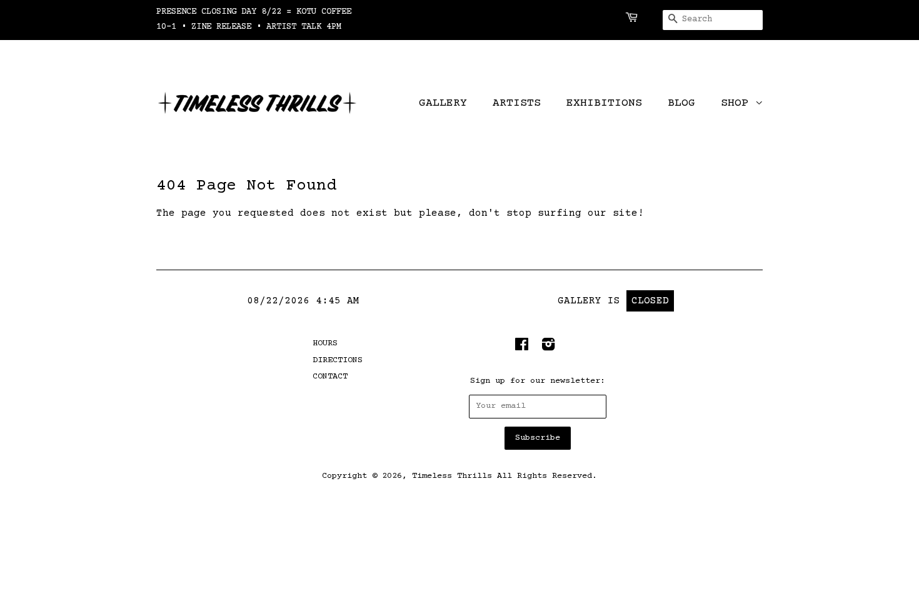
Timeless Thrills (452, 476)
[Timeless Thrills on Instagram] (548, 348)
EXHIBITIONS (604, 103)
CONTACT (330, 377)
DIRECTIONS (338, 360)
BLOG (681, 103)
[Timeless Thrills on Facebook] (522, 348)
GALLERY (443, 103)
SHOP (738, 103)
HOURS (325, 343)
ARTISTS (517, 103)
